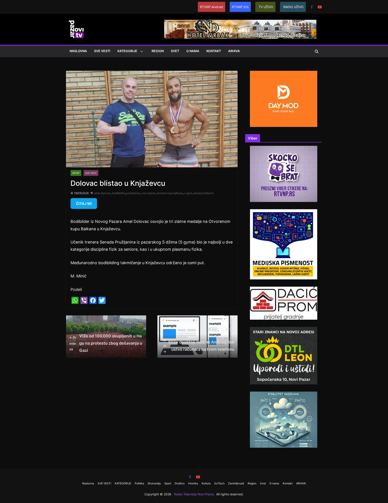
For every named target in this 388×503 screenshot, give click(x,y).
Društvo (180, 483)
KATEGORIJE (127, 51)
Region (158, 51)
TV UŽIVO (266, 7)
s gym (188, 193)
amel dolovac (102, 193)
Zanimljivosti (236, 483)
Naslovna (78, 51)
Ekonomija (154, 483)
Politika (139, 483)
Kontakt (213, 51)
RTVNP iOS (240, 7)
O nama (192, 51)
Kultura (206, 483)
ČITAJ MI (84, 203)
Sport (75, 173)
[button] (140, 51)
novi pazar (148, 193)
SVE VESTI (102, 51)
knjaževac (134, 193)
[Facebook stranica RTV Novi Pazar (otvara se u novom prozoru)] (311, 7)
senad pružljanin (203, 193)
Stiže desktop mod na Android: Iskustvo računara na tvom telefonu (198, 345)
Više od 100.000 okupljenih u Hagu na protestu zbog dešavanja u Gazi (105, 343)
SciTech (219, 483)
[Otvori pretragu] (316, 51)
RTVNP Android (211, 7)
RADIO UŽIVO (293, 7)
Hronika (193, 483)
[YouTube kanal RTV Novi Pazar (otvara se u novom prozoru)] (319, 7)
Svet (175, 51)
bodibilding (119, 193)
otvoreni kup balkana (170, 193)
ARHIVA (234, 51)
